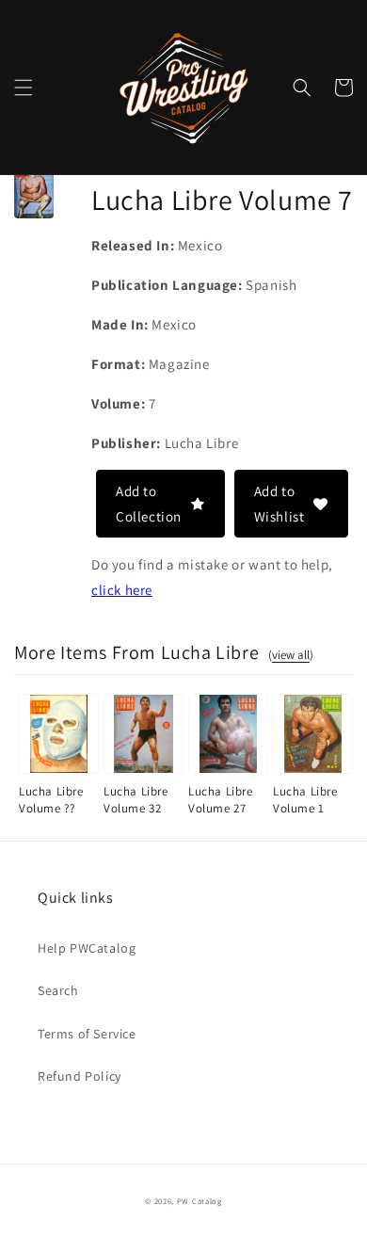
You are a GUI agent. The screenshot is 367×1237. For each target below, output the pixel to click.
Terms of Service (87, 1033)
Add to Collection (149, 503)
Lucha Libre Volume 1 (305, 799)
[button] (23, 87)
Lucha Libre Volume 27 (220, 799)
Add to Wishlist (279, 503)
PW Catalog (199, 1201)
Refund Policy (79, 1076)
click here (121, 590)
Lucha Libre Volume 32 (136, 799)
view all (291, 655)
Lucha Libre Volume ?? (51, 799)
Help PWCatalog (87, 948)
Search (58, 990)
